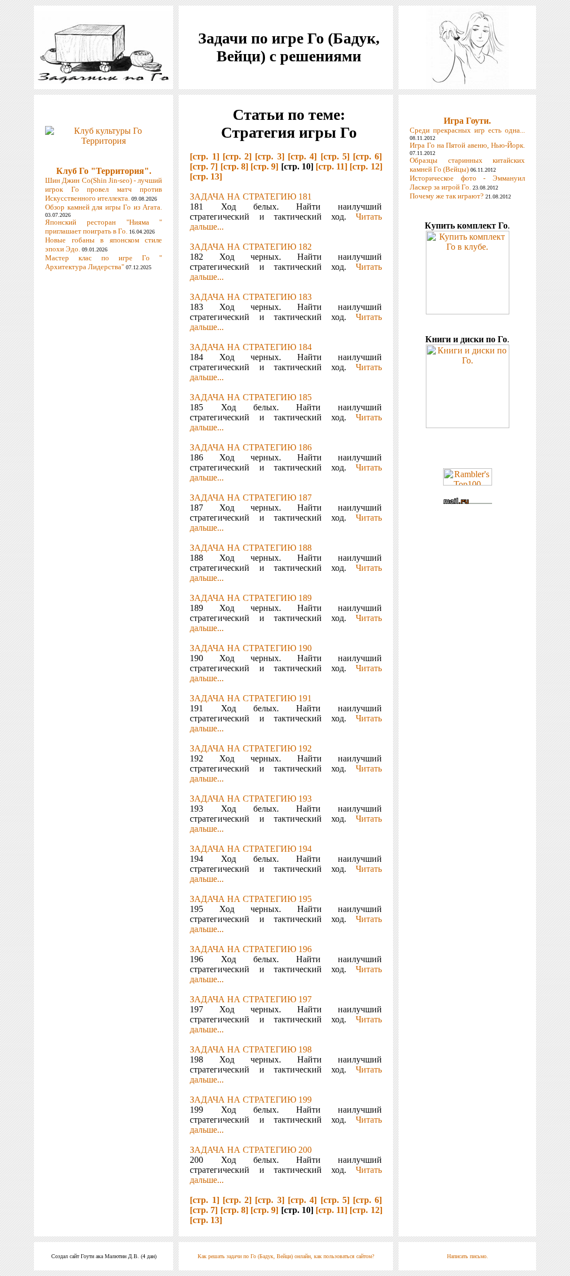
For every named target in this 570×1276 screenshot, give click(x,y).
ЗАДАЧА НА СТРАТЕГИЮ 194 (251, 848)
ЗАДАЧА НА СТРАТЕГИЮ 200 (251, 1149)
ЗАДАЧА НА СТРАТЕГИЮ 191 (251, 698)
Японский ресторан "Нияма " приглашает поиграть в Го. (103, 226)
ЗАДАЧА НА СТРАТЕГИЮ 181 (251, 196)
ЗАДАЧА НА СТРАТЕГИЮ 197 (251, 999)
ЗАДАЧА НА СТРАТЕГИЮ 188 (251, 547)
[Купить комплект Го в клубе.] (467, 311)
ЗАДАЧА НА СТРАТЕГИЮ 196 (251, 949)
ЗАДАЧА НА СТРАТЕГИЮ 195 (251, 899)
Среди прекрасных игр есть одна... (467, 130)
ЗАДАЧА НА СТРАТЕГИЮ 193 (251, 798)
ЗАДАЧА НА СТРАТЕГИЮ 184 (251, 347)
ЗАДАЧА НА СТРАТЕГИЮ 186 (251, 447)
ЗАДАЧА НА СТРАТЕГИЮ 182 (251, 246)
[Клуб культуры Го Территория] (103, 133)
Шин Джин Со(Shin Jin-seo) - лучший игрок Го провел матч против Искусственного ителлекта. (103, 189)
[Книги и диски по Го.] (467, 425)
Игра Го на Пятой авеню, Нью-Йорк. (467, 145)
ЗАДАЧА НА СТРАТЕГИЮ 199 (251, 1099)
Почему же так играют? (447, 196)
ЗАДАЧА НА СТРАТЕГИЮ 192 (251, 748)
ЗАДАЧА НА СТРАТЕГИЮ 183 (251, 297)
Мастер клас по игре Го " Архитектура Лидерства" (103, 262)
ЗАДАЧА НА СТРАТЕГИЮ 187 (251, 497)
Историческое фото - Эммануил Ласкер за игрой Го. (467, 182)
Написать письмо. (467, 1256)
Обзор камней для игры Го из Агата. (103, 207)
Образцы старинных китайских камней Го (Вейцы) (467, 164)
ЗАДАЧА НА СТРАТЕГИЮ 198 (251, 1049)
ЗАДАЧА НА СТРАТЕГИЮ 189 (251, 598)
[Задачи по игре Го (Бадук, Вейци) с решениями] (103, 80)
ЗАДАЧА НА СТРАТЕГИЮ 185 (251, 397)
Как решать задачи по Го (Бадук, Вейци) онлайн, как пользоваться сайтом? (286, 1256)
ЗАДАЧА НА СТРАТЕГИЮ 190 (251, 648)
